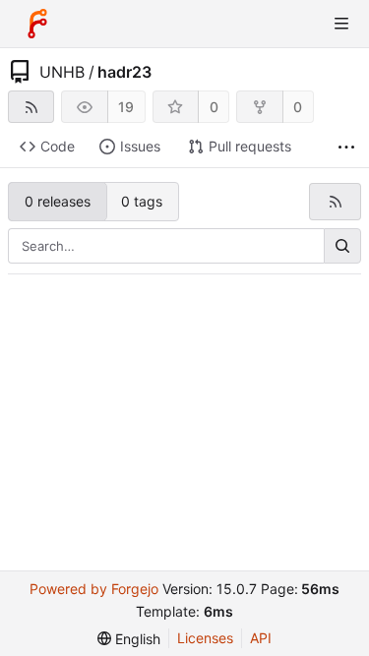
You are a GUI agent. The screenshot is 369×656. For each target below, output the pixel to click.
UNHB (62, 72)
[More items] (346, 147)
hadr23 (124, 72)
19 (126, 106)
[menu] (128, 638)
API (261, 637)
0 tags (141, 201)
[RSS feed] (31, 106)
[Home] (37, 23)
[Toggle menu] (341, 23)
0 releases (58, 201)
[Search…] (342, 246)
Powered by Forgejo (94, 588)
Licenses (205, 637)
